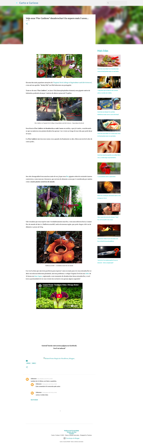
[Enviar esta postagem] (27, 361)
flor (67, 176)
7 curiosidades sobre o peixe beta (106, 176)
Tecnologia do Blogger (73, 438)
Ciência (28, 363)
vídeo (87, 273)
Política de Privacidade (71, 430)
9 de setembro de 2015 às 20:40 (44, 378)
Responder (34, 399)
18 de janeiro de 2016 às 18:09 (49, 392)
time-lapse (38, 276)
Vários (34, 363)
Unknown (34, 378)
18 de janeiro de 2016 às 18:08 (49, 384)
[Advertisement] (59, 39)
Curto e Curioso (28, 2)
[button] (27, 24)
